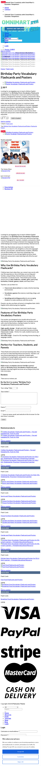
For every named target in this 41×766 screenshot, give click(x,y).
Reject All (20, 762)
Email (3, 411)
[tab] (22, 187)
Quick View (5, 443)
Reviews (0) (9, 189)
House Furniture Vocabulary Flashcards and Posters (18, 516)
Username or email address (10, 731)
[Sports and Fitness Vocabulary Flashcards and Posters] (19, 482)
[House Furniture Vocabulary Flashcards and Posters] (18, 502)
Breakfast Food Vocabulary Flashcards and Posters (17, 599)
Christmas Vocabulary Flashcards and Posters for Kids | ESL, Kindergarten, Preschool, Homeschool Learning (20, 476)
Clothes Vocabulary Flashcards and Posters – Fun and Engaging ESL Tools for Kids (18, 451)
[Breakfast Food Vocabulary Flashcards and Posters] (18, 585)
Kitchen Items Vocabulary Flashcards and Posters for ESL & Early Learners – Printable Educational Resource (20, 559)
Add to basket (16, 118)
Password (4, 735)
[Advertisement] (20, 211)
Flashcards (34, 126)
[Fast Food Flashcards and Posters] (12, 566)
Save (4, 131)
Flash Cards (10, 69)
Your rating (5, 388)
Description (9, 187)
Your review (5, 391)
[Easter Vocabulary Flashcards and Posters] (19, 84)
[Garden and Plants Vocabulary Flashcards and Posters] (19, 521)
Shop (6, 40)
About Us (8, 35)
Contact (7, 9)
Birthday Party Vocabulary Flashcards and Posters (17, 126)
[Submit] (5, 711)
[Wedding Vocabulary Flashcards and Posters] (20, 82)
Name (3, 407)
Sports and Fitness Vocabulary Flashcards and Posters (18, 496)
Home (7, 7)
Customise (20, 757)
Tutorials (8, 38)
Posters (3, 128)
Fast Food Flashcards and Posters (12, 579)
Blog (6, 42)
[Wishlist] (1, 49)
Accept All (20, 751)
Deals (7, 36)
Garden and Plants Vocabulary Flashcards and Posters (18, 535)
